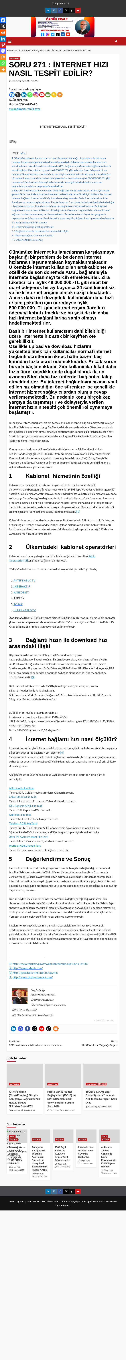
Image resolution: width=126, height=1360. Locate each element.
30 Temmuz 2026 (110, 1173)
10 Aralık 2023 (106, 1107)
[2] (26, 560)
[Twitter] (34, 1028)
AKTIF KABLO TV (24, 580)
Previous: (35, 1043)
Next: (99, 1043)
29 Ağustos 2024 (68, 1110)
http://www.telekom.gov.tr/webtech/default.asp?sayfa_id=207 (50, 963)
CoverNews (111, 1201)
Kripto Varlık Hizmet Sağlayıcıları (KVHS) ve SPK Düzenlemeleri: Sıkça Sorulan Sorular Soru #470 (61, 1099)
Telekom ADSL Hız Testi (23, 823)
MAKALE (102, 1084)
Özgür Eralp (16, 81)
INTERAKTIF (22, 586)
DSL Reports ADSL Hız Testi (26, 805)
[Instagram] (36, 94)
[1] (78, 511)
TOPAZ (18, 604)
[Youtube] (42, 94)
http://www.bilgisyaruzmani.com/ (33, 977)
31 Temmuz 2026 (40, 1176)
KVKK (12, 1136)
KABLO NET (21, 592)
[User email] (56, 1028)
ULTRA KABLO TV (25, 610)
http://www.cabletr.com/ (28, 968)
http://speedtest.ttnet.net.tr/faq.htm (35, 972)
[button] (10, 41)
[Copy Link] (54, 94)
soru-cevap (14, 58)
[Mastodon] (3, 51)
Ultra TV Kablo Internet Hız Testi (28, 836)
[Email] (48, 94)
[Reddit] (3, 32)
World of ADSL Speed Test (25, 845)
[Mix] (3, 57)
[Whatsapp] (30, 94)
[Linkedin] (24, 94)
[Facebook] (12, 94)
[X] (18, 94)
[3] (33, 677)
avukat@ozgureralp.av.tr (24, 108)
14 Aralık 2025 (29, 1110)
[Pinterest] (3, 45)
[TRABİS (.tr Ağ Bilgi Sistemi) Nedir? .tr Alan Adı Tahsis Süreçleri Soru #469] (101, 1076)
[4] (62, 752)
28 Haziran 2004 (31, 81)
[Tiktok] (48, 1028)
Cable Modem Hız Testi (23, 796)
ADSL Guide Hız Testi (21, 788)
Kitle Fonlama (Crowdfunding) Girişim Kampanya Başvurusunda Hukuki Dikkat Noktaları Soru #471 (24, 1099)
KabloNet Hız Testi (20, 814)
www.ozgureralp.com (104, 1020)
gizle (23, 153)
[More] (60, 94)
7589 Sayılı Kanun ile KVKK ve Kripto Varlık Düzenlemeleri (62, 1153)
